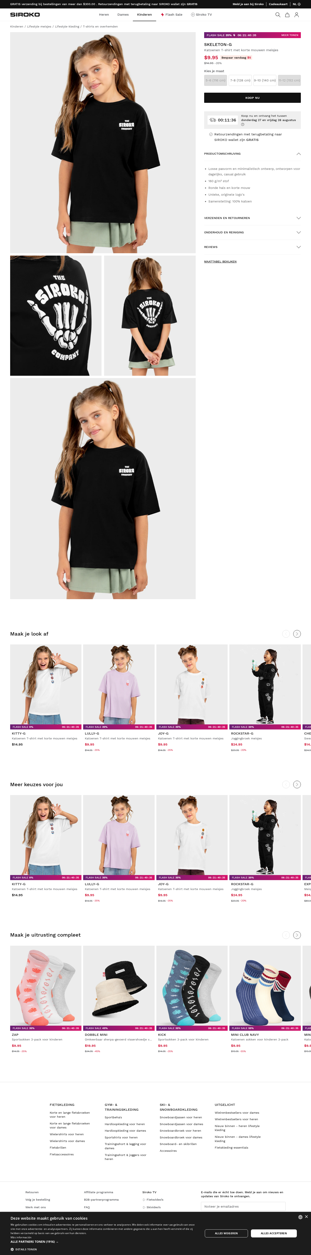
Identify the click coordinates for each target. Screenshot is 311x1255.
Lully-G (92, 733)
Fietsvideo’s (155, 1199)
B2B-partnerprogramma (101, 1199)
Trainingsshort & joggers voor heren (125, 1157)
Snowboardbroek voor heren (180, 1130)
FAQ (87, 1207)
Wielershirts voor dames (67, 1141)
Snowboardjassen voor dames (181, 1124)
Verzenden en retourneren (227, 218)
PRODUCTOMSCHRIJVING (222, 153)
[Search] (278, 15)
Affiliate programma (98, 1192)
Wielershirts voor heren (67, 1134)
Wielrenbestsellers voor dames (237, 1112)
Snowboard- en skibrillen (178, 1144)
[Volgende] (297, 634)
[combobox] (300, 1217)
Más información (21, 1237)
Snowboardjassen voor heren (181, 1117)
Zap (15, 1035)
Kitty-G (19, 733)
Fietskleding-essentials (231, 1147)
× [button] (306, 1216)
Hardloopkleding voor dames (125, 1130)
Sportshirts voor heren (121, 1137)
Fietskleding (62, 1105)
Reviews (210, 247)
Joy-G (163, 733)
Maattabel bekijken (220, 261)
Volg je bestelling (37, 1199)
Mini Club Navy (245, 1035)
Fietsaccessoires (62, 1154)
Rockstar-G (242, 733)
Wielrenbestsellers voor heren (236, 1119)
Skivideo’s (154, 1207)
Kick (162, 1035)
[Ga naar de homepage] (25, 15)
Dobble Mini (96, 1035)
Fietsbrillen (58, 1147)
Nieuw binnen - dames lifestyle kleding (238, 1139)
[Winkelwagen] (287, 14)
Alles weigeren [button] (226, 1233)
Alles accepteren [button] (274, 1233)
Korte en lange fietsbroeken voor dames (70, 1125)
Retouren (32, 1192)
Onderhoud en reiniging (224, 232)
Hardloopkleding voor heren (125, 1124)
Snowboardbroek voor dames (181, 1137)
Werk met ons (35, 1207)
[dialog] (155, 1233)
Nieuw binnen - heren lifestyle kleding (237, 1128)
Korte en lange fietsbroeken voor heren (70, 1115)
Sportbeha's (113, 1117)
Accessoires (168, 1150)
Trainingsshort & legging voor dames (125, 1146)
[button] (104, 1241)
